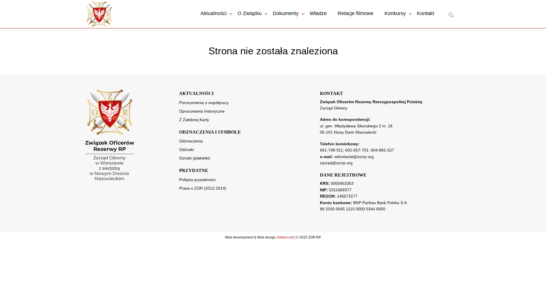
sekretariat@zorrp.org (354, 156)
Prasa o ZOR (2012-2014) (202, 188)
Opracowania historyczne (202, 111)
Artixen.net (285, 237)
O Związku (249, 13)
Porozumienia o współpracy (204, 102)
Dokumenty (286, 13)
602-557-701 (357, 150)
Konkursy (395, 13)
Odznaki (186, 149)
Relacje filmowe (355, 13)
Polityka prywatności (197, 179)
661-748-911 (331, 150)
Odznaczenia (191, 141)
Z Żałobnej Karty (194, 119)
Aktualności (213, 13)
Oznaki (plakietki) (194, 158)
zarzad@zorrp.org (336, 163)
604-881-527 (382, 150)
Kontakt (425, 13)
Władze (318, 13)
